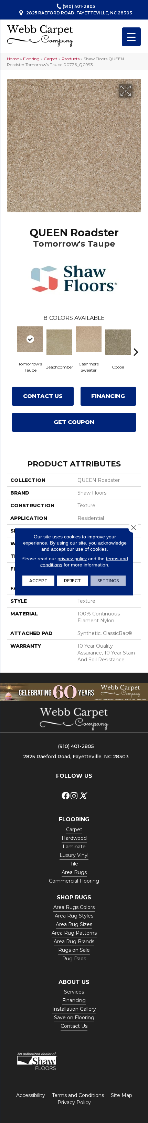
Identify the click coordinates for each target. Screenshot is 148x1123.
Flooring (31, 58)
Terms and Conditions (78, 1095)
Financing (108, 396)
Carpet (50, 58)
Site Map (121, 1095)
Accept (38, 580)
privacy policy (72, 558)
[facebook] (66, 796)
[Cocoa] (118, 342)
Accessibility (30, 1095)
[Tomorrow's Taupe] (30, 339)
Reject (72, 580)
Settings (108, 580)
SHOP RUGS (74, 897)
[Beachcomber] (59, 342)
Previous (12, 341)
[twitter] (83, 796)
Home (13, 58)
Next (136, 341)
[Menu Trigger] (131, 36)
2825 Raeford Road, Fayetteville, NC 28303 (79, 12)
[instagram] (74, 796)
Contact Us (43, 396)
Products (71, 58)
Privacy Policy (74, 1102)
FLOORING (74, 819)
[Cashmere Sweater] (88, 339)
